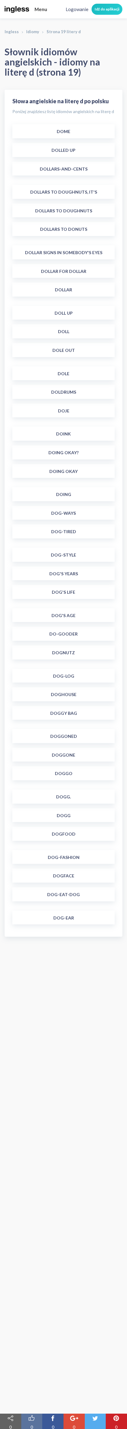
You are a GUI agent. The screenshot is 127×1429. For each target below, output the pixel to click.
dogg (64, 815)
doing (63, 494)
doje (63, 410)
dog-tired (63, 531)
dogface (63, 875)
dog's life (63, 592)
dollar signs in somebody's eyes (63, 252)
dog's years (63, 573)
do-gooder (63, 633)
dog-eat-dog (63, 894)
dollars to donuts (63, 229)
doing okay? (63, 452)
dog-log (63, 676)
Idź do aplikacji (107, 9)
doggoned (63, 736)
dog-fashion (64, 857)
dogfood (64, 834)
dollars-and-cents (64, 168)
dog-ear (63, 917)
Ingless (12, 31)
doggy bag (63, 713)
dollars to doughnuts (63, 210)
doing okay (63, 471)
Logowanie (77, 9)
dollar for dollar (63, 271)
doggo (63, 773)
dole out (63, 350)
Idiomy (32, 31)
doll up (64, 313)
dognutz (63, 652)
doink (63, 433)
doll (63, 331)
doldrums (63, 392)
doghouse (63, 694)
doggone (63, 755)
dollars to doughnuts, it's (63, 192)
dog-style (63, 554)
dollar (63, 289)
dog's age (63, 615)
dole (63, 373)
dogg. (63, 796)
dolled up (63, 150)
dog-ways (63, 513)
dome (63, 131)
